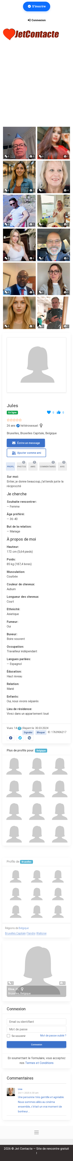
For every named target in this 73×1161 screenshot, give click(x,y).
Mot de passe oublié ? (53, 1035)
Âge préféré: (16, 514)
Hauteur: (13, 547)
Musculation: (16, 572)
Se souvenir (19, 1035)
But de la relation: (19, 526)
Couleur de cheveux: (21, 584)
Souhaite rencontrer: (21, 501)
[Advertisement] (36, 86)
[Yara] (59, 766)
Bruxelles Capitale (15, 933)
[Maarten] (13, 789)
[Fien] (13, 834)
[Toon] (59, 789)
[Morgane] (36, 789)
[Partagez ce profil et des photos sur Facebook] (11, 738)
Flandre (31, 933)
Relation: (13, 684)
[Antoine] (36, 766)
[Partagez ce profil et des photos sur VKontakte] (29, 738)
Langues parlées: (19, 659)
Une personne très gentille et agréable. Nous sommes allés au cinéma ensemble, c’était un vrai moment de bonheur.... (41, 1100)
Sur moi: (13, 476)
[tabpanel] (36, 538)
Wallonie (41, 933)
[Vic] (59, 834)
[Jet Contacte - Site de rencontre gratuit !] (31, 34)
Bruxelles (26, 862)
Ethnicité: (13, 609)
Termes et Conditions (39, 1063)
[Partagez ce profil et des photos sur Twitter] (20, 738)
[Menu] (7, 44)
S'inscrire (38, 6)
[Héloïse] (13, 766)
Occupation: (15, 646)
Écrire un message (28, 442)
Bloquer (41, 732)
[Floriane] (13, 811)
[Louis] (36, 811)
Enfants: (13, 696)
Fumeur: (12, 622)
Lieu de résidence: (19, 709)
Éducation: (14, 671)
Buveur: (12, 634)
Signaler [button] (28, 732)
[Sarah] (36, 834)
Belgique (41, 750)
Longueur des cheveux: (23, 597)
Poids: (11, 559)
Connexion (38, 20)
